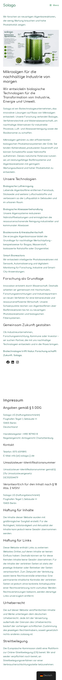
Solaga (9, 5)
